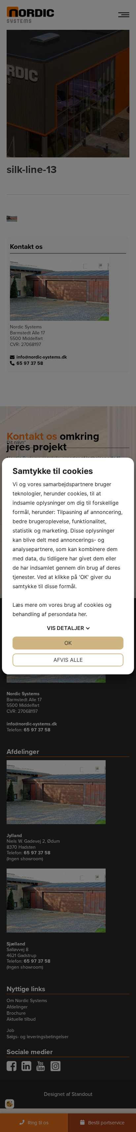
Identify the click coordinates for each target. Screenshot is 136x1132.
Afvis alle (68, 659)
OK (68, 643)
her (82, 614)
